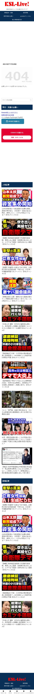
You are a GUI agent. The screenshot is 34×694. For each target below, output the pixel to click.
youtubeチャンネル (25, 686)
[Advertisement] (17, 40)
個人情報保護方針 (17, 688)
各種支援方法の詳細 (7, 115)
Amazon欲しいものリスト (9, 112)
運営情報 (25, 683)
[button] (30, 100)
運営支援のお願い (9, 686)
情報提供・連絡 (9, 683)
